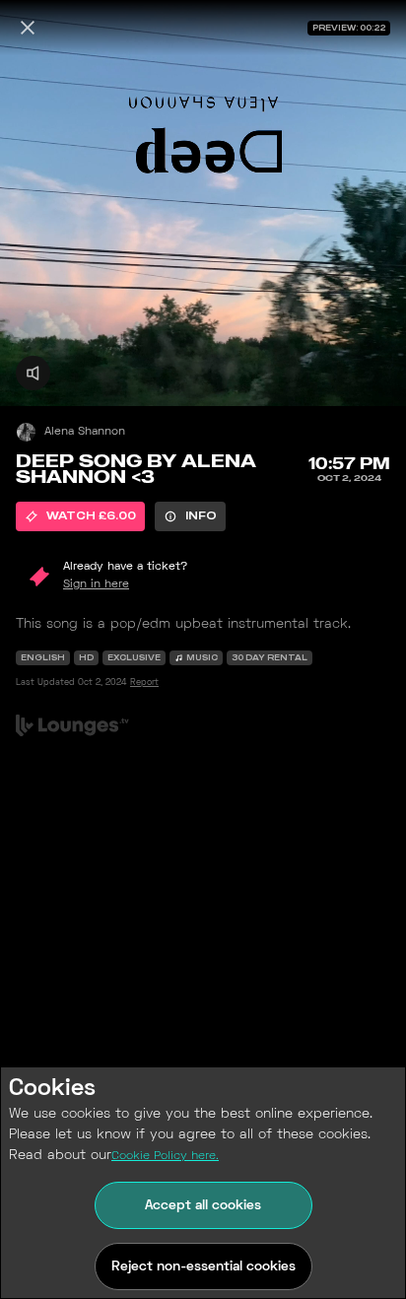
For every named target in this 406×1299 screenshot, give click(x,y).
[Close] (27, 27)
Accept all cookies (203, 1205)
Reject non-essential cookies (203, 1267)
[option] (80, 516)
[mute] (33, 373)
